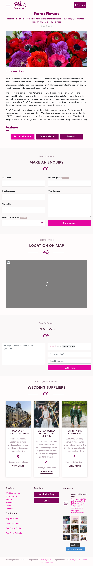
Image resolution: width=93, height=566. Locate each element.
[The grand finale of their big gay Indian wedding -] (66, 537)
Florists (9, 499)
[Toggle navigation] (8, 5)
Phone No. (6, 204)
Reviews (71, 136)
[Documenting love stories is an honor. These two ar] (66, 520)
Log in (47, 501)
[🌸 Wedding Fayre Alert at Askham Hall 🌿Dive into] (75, 520)
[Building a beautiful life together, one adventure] (83, 529)
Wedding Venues (13, 493)
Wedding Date (58, 178)
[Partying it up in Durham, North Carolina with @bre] (75, 537)
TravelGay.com (45, 560)
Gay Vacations (12, 519)
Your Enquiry (54, 191)
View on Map (47, 136)
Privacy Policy (74, 560)
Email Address (8, 191)
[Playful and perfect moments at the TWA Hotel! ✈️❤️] (83, 520)
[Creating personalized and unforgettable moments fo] (75, 529)
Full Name (6, 178)
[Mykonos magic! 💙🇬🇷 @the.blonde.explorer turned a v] (66, 529)
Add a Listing (46, 494)
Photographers (12, 496)
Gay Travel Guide (13, 528)
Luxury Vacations (13, 523)
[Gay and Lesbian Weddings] (20, 5)
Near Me (80, 5)
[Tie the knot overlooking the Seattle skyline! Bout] (83, 537)
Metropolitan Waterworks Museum (46, 433)
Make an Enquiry (22, 136)
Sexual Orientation (14, 217)
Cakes (8, 506)
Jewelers (9, 503)
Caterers (9, 509)
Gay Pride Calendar (14, 533)
